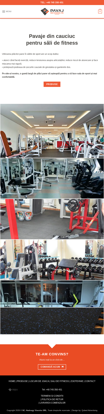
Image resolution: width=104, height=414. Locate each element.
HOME (12, 381)
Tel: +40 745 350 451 (52, 389)
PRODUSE (22, 381)
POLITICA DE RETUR (52, 399)
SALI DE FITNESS (60, 381)
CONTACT (90, 381)
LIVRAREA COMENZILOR (53, 403)
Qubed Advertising (89, 410)
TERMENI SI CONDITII (52, 396)
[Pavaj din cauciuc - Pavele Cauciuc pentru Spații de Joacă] (52, 11)
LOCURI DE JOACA (39, 381)
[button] (7, 11)
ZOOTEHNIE (77, 381)
